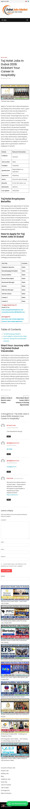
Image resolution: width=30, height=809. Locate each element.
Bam (10, 806)
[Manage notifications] (3, 805)
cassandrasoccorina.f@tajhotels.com (13, 312)
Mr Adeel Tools (11, 425)
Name (3, 542)
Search (3, 576)
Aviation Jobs (5, 770)
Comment (4, 520)
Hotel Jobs (4, 57)
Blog (2, 776)
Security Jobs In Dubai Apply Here (12, 321)
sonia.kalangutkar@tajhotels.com (12, 310)
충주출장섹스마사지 (13, 443)
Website (3, 556)
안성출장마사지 (11, 467)
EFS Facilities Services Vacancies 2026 (11, 660)
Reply (8, 436)
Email (3, 549)
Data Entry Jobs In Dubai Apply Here (13, 319)
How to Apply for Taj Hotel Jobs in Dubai (15, 336)
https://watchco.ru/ (12, 495)
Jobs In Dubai (5, 787)
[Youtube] (26, 1)
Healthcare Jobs (5, 779)
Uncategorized (5, 790)
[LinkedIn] (28, 1)
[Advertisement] (15, 37)
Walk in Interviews (6, 793)
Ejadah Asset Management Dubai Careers (13, 697)
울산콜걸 (9, 449)
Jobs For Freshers (6, 785)
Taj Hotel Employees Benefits (12, 334)
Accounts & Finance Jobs (8, 768)
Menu (5, 20)
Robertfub (10, 478)
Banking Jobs (5, 773)
